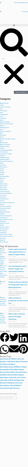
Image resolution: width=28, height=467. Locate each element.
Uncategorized (4, 114)
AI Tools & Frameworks (6, 215)
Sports (1, 120)
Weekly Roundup (4, 103)
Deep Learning (3, 184)
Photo (1, 133)
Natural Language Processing (7, 139)
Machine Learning (4, 146)
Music (1, 140)
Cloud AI (2, 200)
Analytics (2, 214)
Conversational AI (4, 191)
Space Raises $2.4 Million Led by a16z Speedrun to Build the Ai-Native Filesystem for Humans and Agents (14, 361)
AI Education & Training (6, 234)
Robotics (2, 125)
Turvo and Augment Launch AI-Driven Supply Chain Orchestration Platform (17, 269)
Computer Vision (4, 199)
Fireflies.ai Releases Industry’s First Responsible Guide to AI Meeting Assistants (18, 285)
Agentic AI (2, 240)
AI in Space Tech (4, 229)
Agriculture (3, 238)
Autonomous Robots (5, 208)
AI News (2, 225)
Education (2, 178)
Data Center (3, 187)
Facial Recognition (4, 176)
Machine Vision (4, 142)
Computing (3, 197)
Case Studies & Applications (7, 202)
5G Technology (4, 242)
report (1, 129)
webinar (2, 105)
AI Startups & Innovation (6, 219)
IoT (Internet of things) (6, 154)
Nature (2, 137)
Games (2, 170)
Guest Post (3, 165)
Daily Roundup (3, 189)
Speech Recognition (5, 122)
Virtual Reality (3, 110)
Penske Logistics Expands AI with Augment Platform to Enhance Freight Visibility (17, 252)
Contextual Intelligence (6, 193)
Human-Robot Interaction (6, 161)
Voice (1, 109)
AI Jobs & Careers (4, 227)
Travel (1, 116)
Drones (2, 180)
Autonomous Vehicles (5, 206)
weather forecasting (5, 107)
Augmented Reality (5, 212)
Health (1, 163)
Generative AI (3, 167)
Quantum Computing (5, 131)
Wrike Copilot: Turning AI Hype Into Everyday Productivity (17, 316)
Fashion (2, 174)
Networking (3, 135)
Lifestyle (2, 148)
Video (1, 112)
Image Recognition (4, 159)
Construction (3, 195)
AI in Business (3, 230)
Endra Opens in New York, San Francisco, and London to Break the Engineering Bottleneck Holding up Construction (13, 380)
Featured (2, 172)
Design (1, 182)
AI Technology (3, 217)
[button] (14, 25)
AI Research (3, 221)
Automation (3, 210)
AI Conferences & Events (6, 236)
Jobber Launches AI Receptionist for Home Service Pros (18, 300)
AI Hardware (3, 232)
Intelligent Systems (5, 157)
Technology (3, 118)
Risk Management (4, 127)
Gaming (2, 169)
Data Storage (3, 185)
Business (2, 204)
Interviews (2, 155)
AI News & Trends (4, 223)
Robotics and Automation (6, 124)
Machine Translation (5, 144)
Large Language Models (6, 150)
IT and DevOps (4, 152)
